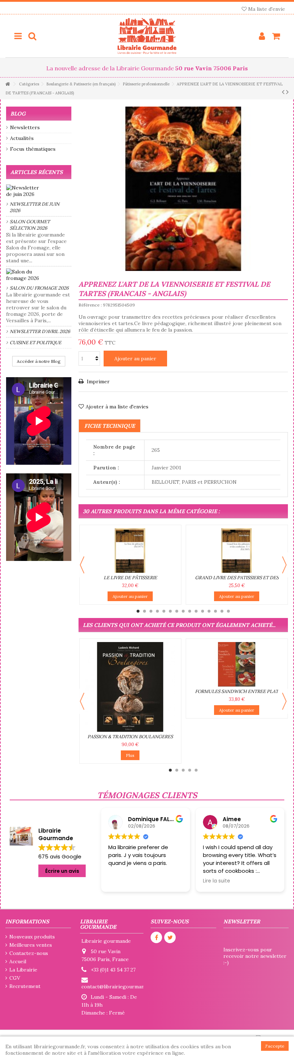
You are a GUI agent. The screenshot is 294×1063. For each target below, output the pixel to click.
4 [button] (157, 611)
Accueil (17, 961)
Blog (17, 113)
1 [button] (138, 611)
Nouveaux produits (32, 936)
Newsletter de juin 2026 (35, 207)
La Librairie (23, 969)
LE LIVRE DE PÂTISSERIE (130, 578)
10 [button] (196, 611)
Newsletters (25, 127)
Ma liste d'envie (266, 9)
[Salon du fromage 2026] (38, 274)
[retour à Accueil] (7, 84)
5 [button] (163, 611)
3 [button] (151, 611)
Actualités (22, 138)
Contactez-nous (28, 953)
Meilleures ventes (30, 945)
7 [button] (176, 611)
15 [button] (228, 611)
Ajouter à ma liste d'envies (117, 406)
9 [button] (189, 611)
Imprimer (97, 381)
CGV (14, 978)
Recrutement (25, 986)
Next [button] (284, 564)
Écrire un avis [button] (62, 871)
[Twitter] (170, 937)
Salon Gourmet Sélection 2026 (30, 225)
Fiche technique (109, 425)
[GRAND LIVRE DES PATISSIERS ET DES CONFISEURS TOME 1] (236, 550)
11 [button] (202, 611)
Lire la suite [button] (187, 881)
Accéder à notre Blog (39, 361)
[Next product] (287, 92)
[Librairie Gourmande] (147, 36)
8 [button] (183, 611)
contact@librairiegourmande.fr (118, 986)
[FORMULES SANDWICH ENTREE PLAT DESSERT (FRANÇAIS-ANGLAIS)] (236, 664)
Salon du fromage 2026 (39, 288)
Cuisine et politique (35, 342)
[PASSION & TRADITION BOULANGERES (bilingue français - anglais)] (130, 687)
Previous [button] (82, 564)
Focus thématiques (33, 149)
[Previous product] (283, 92)
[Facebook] (156, 937)
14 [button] (221, 611)
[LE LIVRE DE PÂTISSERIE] (130, 550)
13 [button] (215, 611)
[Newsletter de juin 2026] (38, 190)
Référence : (90, 305)
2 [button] (144, 611)
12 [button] (209, 611)
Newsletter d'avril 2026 (40, 331)
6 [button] (170, 611)
